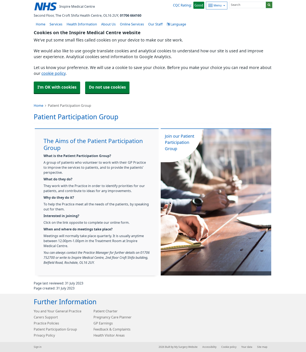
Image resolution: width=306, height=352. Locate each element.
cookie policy (53, 73)
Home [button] (40, 24)
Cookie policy (228, 347)
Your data (246, 347)
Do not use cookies (107, 87)
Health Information (82, 24)
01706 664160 (130, 15)
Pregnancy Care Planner (112, 317)
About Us (108, 24)
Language (178, 24)
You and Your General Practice (57, 311)
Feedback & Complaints (112, 329)
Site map (262, 347)
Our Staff (155, 24)
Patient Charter (105, 311)
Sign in (37, 347)
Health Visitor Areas (109, 335)
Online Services (132, 24)
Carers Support (46, 317)
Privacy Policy (44, 335)
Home (38, 105)
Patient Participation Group (55, 329)
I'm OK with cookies (56, 87)
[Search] (269, 5)
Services (56, 24)
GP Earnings (103, 323)
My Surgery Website (186, 347)
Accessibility (209, 347)
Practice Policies (46, 323)
